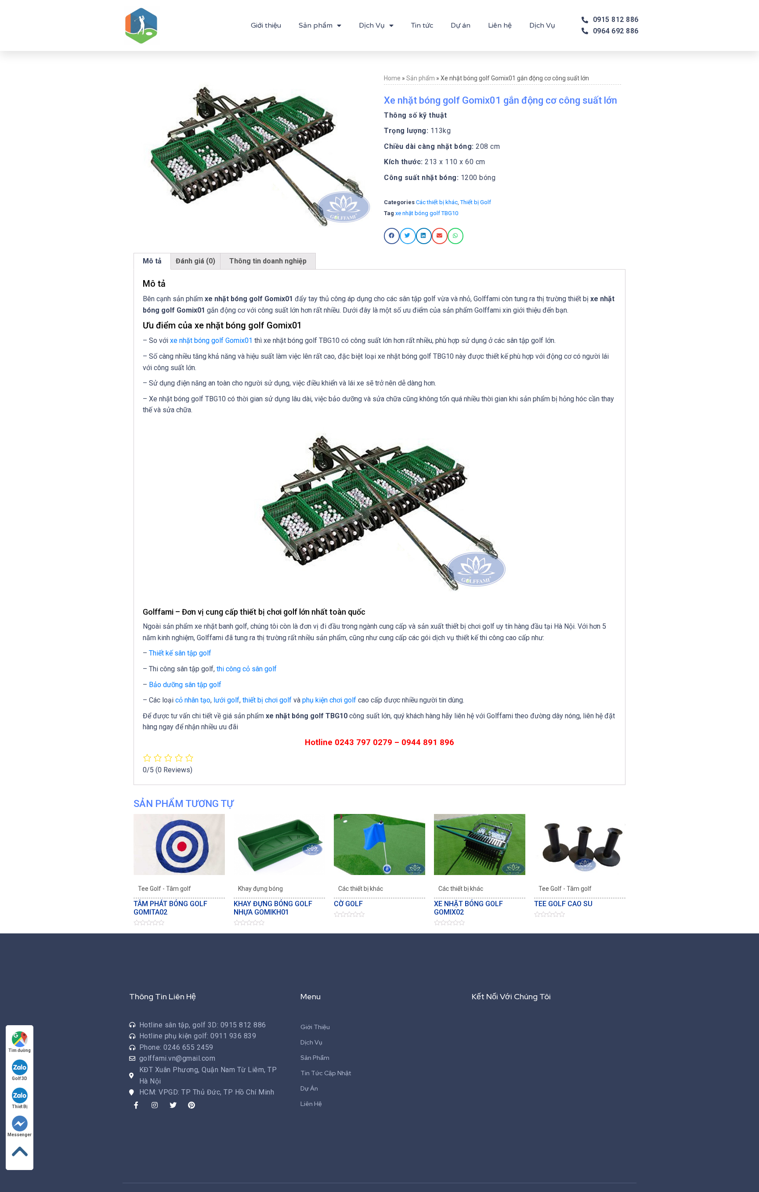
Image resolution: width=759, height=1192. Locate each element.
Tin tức (422, 25)
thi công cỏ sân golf (247, 669)
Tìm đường (19, 1050)
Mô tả (152, 261)
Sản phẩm (316, 25)
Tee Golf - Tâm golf (164, 888)
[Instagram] (155, 1105)
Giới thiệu (266, 25)
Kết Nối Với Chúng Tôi (511, 996)
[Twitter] (173, 1105)
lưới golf (226, 700)
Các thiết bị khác (437, 202)
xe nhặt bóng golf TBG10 (426, 213)
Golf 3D (19, 1078)
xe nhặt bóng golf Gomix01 (211, 340)
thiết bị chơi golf (267, 700)
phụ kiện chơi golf (329, 700)
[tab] (152, 261)
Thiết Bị (20, 1106)
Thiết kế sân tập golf (180, 653)
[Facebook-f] (136, 1105)
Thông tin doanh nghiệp (268, 261)
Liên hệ (500, 25)
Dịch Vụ (372, 25)
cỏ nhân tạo (192, 700)
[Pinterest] (191, 1105)
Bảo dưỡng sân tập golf (185, 685)
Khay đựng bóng (260, 888)
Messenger (19, 1134)
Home (392, 78)
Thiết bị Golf (475, 202)
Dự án (460, 25)
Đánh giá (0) (195, 261)
